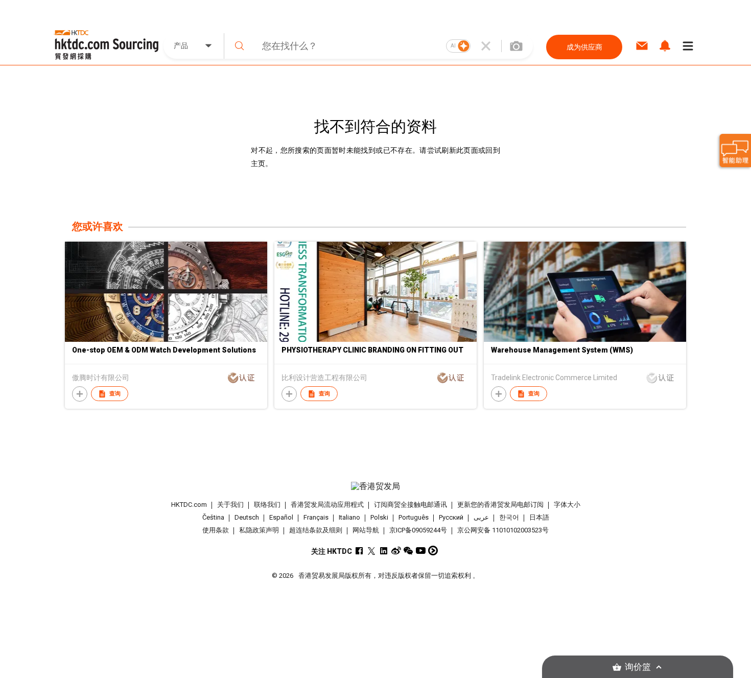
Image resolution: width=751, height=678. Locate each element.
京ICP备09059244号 (418, 530)
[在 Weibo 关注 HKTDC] (396, 550)
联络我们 (267, 504)
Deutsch (246, 517)
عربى (481, 517)
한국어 (509, 517)
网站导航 (366, 530)
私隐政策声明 (259, 530)
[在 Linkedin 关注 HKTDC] (384, 550)
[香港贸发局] (375, 486)
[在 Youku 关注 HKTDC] (433, 550)
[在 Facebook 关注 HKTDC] (359, 550)
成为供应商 (584, 47)
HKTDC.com (189, 504)
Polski (379, 517)
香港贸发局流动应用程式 (327, 504)
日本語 (539, 517)
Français (315, 517)
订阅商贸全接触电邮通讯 (410, 504)
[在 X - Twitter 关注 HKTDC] (372, 550)
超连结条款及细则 (315, 530)
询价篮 (638, 667)
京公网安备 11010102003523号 (503, 530)
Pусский (451, 517)
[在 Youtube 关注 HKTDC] (421, 550)
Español (281, 517)
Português (413, 517)
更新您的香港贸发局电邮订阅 (500, 504)
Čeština (213, 517)
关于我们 (230, 504)
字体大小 (567, 504)
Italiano (349, 517)
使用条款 (215, 530)
